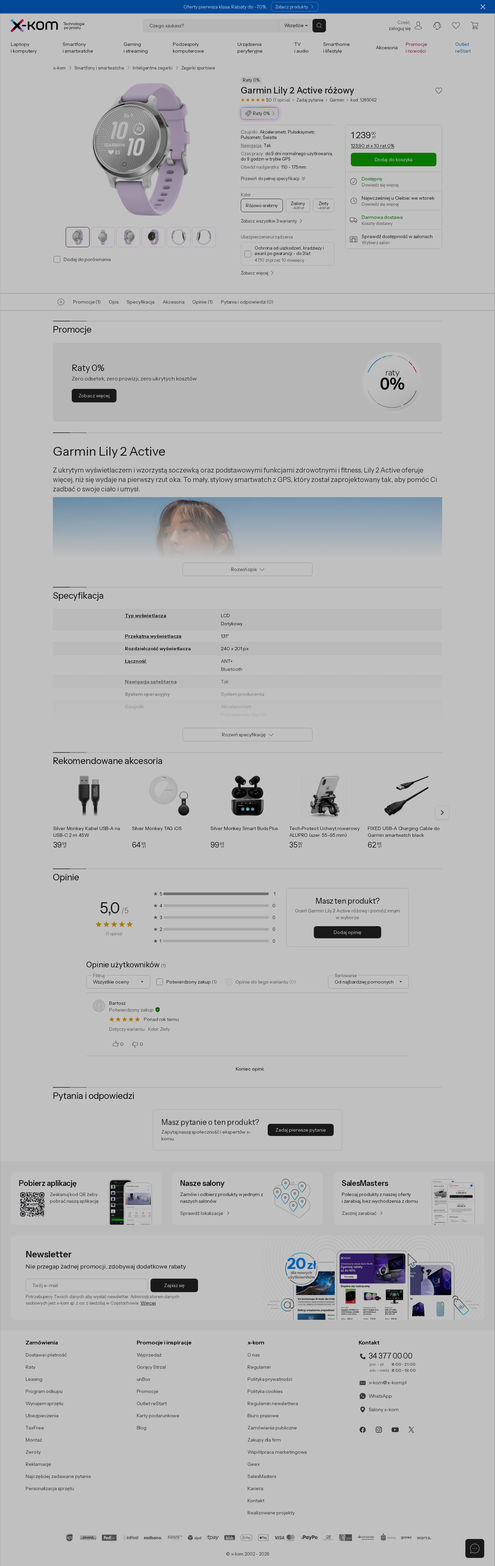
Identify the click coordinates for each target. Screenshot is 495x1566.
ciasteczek (190, 755)
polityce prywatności (258, 810)
